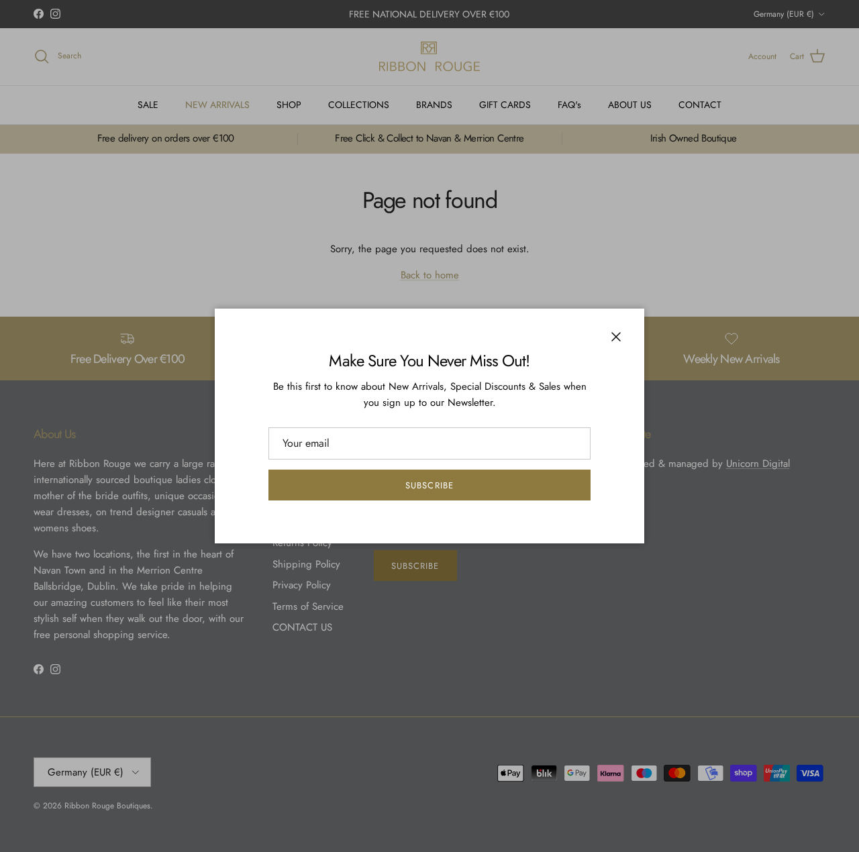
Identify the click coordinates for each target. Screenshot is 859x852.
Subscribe (429, 485)
